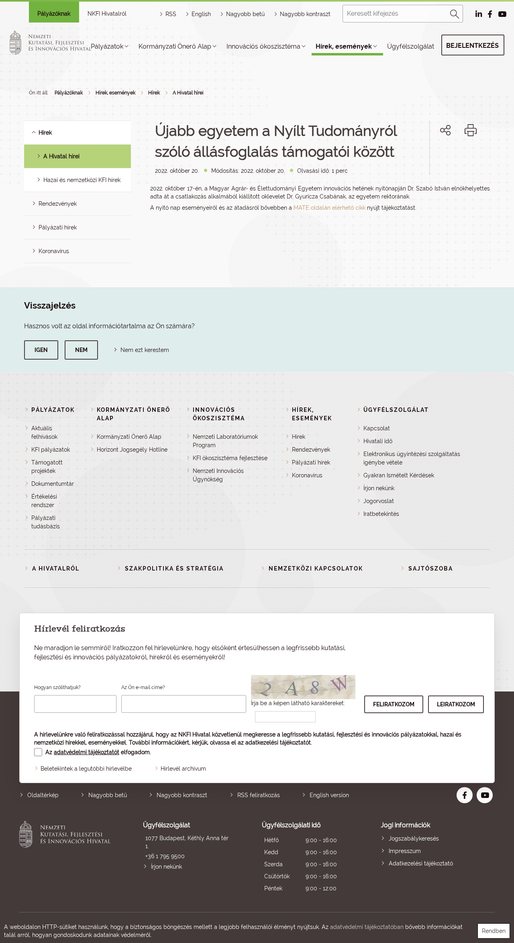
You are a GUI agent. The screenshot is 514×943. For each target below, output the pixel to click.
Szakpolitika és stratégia (174, 568)
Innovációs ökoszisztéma (263, 46)
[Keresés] (455, 13)
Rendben (494, 931)
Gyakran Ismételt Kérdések (398, 475)
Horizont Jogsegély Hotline (132, 449)
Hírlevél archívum (183, 768)
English (201, 14)
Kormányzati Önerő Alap (175, 46)
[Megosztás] (445, 130)
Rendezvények (58, 203)
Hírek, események (344, 46)
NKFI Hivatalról (107, 13)
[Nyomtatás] (471, 130)
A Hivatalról (56, 568)
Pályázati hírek (58, 227)
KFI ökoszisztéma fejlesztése (230, 458)
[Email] (418, 157)
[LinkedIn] (472, 157)
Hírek (154, 93)
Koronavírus (54, 251)
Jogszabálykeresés (414, 838)
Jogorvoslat (378, 501)
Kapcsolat (376, 428)
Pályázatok (107, 46)
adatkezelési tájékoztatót (278, 742)
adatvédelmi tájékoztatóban (367, 927)
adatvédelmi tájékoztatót (86, 752)
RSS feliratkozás (258, 795)
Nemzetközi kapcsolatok (316, 568)
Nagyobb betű (107, 795)
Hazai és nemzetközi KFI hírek (81, 180)
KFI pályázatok (50, 449)
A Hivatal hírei (188, 93)
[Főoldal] (60, 43)
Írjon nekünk (378, 488)
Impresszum (405, 851)
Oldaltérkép (43, 795)
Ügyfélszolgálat (410, 46)
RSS (170, 14)
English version (329, 795)
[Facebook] (436, 157)
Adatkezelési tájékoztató (421, 863)
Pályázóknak (53, 13)
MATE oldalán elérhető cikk (329, 208)
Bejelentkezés (472, 45)
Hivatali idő (377, 441)
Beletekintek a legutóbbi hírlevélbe (86, 768)
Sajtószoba (430, 568)
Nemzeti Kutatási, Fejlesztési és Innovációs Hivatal (66, 857)
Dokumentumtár (52, 484)
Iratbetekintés (381, 514)
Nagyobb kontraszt (305, 14)
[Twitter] (454, 157)
